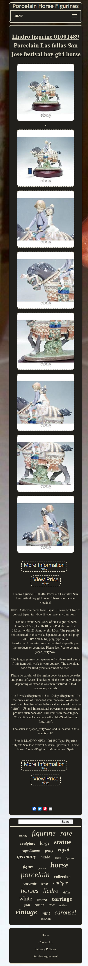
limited (42, 900)
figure (28, 867)
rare (66, 833)
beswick (46, 918)
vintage (26, 912)
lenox (45, 884)
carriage (62, 899)
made (45, 857)
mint (46, 913)
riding (67, 892)
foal (27, 905)
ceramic (30, 883)
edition (39, 905)
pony (49, 850)
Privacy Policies (45, 949)
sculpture (27, 843)
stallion (63, 905)
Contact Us (46, 942)
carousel (65, 912)
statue (62, 842)
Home (45, 935)
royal (63, 850)
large (45, 843)
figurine (44, 833)
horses (30, 890)
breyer (58, 857)
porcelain (35, 874)
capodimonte (31, 851)
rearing (23, 835)
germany (26, 856)
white (25, 898)
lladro (50, 890)
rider (52, 905)
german (42, 868)
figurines (70, 858)
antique (60, 883)
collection (62, 876)
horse (59, 864)
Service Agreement (45, 956)
